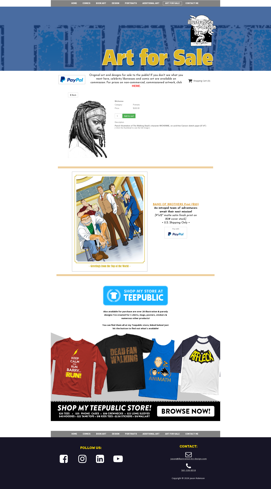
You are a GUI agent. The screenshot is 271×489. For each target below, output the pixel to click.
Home (74, 3)
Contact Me (191, 3)
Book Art (101, 3)
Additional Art (150, 3)
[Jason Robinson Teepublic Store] (186, 414)
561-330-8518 (188, 470)
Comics (86, 3)
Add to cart (129, 116)
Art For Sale (172, 3)
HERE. (136, 86)
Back (73, 95)
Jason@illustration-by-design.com (188, 458)
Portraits (131, 3)
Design (115, 3)
